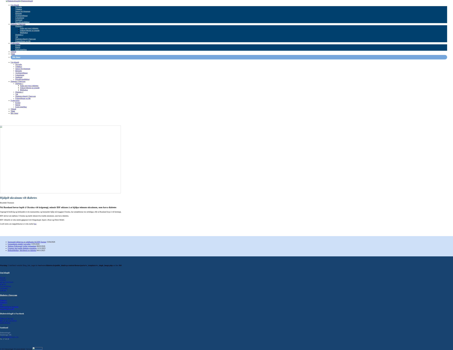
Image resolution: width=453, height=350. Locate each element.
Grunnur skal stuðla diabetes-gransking (22, 248)
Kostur (17, 45)
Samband (18, 20)
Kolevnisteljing (21, 50)
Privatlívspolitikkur (22, 22)
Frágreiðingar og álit (22, 41)
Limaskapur (19, 18)
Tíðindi (13, 52)
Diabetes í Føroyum (18, 24)
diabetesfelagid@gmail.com (9, 337)
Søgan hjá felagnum (22, 11)
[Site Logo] (19, 1)
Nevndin (18, 7)
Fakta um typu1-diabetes (29, 28)
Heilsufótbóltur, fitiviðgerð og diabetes (22, 250)
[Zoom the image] (226, 268)
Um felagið (15, 5)
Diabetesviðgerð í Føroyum (25, 39)
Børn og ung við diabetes (8, 321)
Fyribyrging (15, 43)
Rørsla (17, 47)
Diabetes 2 (19, 35)
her (35, 224)
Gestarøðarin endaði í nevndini (19, 244)
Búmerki (18, 13)
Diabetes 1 (19, 26)
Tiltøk (13, 54)
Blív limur (16, 57)
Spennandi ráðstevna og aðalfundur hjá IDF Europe (27, 242)
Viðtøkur (18, 9)
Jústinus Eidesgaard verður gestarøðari (22, 246)
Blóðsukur (24, 33)
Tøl (16, 37)
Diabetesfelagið (5, 323)
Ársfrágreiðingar (21, 16)
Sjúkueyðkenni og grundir (30, 30)
